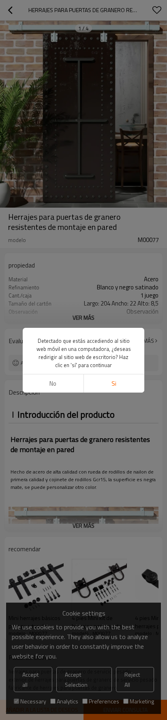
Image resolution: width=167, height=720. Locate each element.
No (52, 383)
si (113, 383)
